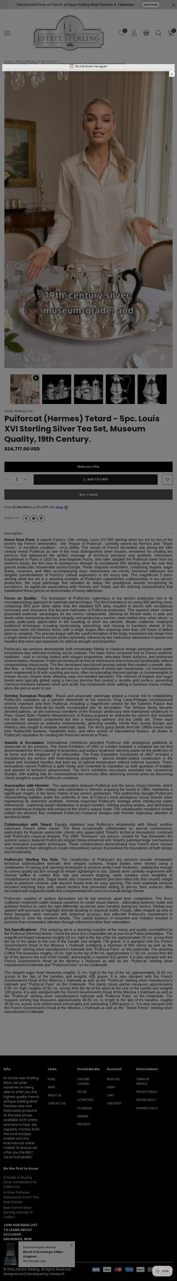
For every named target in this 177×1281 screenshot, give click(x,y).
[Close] (172, 74)
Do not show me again (91, 66)
